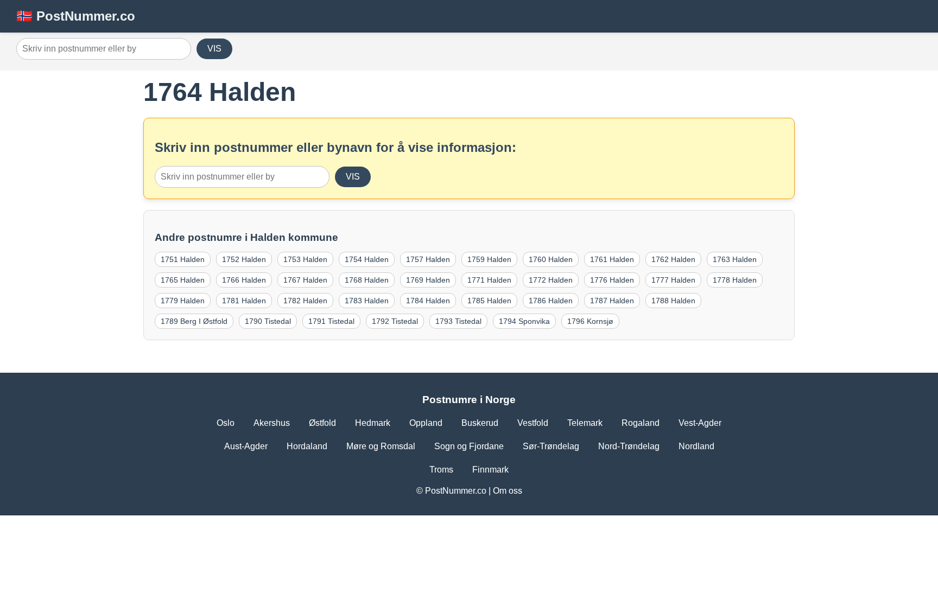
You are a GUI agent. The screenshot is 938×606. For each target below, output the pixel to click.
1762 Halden (673, 259)
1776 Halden (612, 280)
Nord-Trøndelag (629, 446)
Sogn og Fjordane (469, 446)
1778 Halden (735, 280)
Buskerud (479, 423)
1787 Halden (612, 300)
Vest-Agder (700, 423)
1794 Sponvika (524, 321)
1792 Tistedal (395, 321)
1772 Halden (551, 280)
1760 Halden (551, 259)
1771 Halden (489, 280)
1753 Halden (305, 259)
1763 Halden (735, 259)
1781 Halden (244, 300)
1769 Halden (428, 280)
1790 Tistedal (268, 321)
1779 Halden (183, 300)
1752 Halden (244, 259)
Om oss (507, 490)
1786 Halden (551, 300)
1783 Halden (367, 300)
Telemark (585, 423)
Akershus (271, 423)
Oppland (425, 423)
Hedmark (372, 423)
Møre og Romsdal (380, 446)
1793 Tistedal (458, 321)
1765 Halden (183, 280)
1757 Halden (428, 259)
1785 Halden (489, 300)
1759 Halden (489, 259)
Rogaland (641, 423)
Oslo (225, 423)
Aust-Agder (246, 446)
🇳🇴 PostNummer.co (75, 16)
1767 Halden (305, 280)
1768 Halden (367, 280)
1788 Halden (673, 300)
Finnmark (490, 469)
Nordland (696, 446)
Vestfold (532, 423)
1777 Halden (673, 280)
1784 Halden (428, 300)
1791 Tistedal (331, 321)
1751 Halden (183, 259)
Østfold (322, 423)
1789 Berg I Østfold (194, 321)
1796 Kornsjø (590, 321)
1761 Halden (612, 259)
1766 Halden (244, 280)
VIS (214, 48)
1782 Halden (305, 300)
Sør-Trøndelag (551, 446)
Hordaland (307, 446)
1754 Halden (367, 259)
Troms (441, 469)
